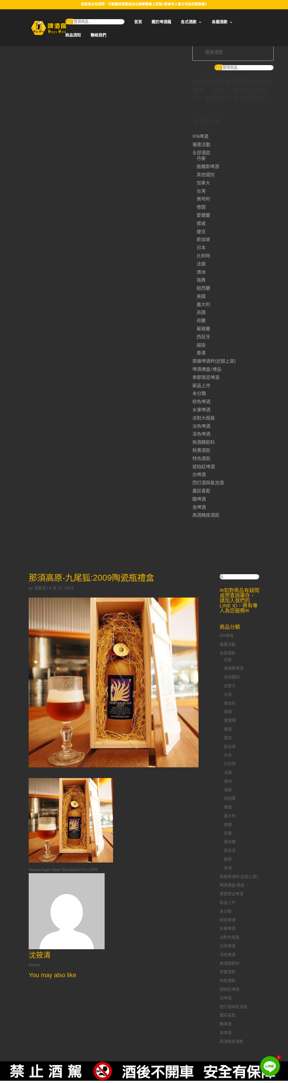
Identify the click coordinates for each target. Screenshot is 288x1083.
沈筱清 (40, 588)
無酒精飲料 (203, 442)
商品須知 (73, 35)
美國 (201, 296)
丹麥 (201, 158)
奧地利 (203, 199)
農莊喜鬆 (201, 491)
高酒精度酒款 (205, 515)
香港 (201, 353)
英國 (201, 312)
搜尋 (69, 21)
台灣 (201, 191)
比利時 (203, 256)
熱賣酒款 (201, 450)
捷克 (201, 231)
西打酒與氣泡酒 (208, 482)
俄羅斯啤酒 (208, 166)
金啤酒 (199, 507)
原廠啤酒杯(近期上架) (214, 361)
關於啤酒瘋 (161, 22)
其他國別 (206, 174)
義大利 (203, 304)
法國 (201, 264)
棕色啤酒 (201, 401)
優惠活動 (201, 144)
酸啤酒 (199, 499)
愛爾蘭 (203, 215)
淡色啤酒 (201, 426)
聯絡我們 (98, 35)
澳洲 (201, 272)
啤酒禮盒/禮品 (206, 369)
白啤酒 (199, 474)
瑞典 (201, 280)
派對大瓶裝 (203, 418)
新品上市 (201, 385)
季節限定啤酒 (205, 377)
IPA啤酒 (200, 136)
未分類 (199, 393)
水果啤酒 (201, 410)
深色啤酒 (201, 434)
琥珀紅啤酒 (203, 466)
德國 (201, 207)
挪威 (201, 223)
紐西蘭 (203, 288)
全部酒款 (201, 152)
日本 (201, 247)
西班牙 (203, 337)
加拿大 (203, 183)
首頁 (138, 22)
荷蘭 (201, 320)
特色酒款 (201, 458)
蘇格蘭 (203, 328)
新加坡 (203, 239)
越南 (201, 345)
